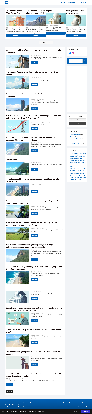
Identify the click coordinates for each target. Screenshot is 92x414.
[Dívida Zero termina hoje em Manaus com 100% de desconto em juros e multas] (17, 340)
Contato (83, 2)
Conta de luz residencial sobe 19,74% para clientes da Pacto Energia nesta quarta (78, 177)
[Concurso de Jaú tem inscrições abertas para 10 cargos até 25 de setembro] (17, 82)
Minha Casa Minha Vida (76, 139)
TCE (8, 288)
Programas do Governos (76, 143)
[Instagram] (73, 53)
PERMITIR (86, 411)
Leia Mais (16, 35)
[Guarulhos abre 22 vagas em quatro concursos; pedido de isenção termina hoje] (17, 189)
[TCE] (17, 297)
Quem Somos (72, 2)
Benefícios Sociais (75, 134)
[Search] (84, 61)
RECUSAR (76, 411)
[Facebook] (70, 53)
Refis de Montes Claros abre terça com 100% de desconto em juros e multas (78, 162)
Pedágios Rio (11, 159)
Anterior (10, 391)
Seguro (49, 10)
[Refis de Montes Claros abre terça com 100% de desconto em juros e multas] (36, 20)
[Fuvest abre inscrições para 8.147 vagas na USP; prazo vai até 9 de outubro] (17, 362)
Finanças (72, 136)
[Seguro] (56, 18)
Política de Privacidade (40, 411)
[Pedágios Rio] (17, 168)
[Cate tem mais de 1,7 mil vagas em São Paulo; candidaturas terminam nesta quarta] (17, 104)
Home (63, 2)
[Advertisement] (77, 89)
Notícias (72, 141)
